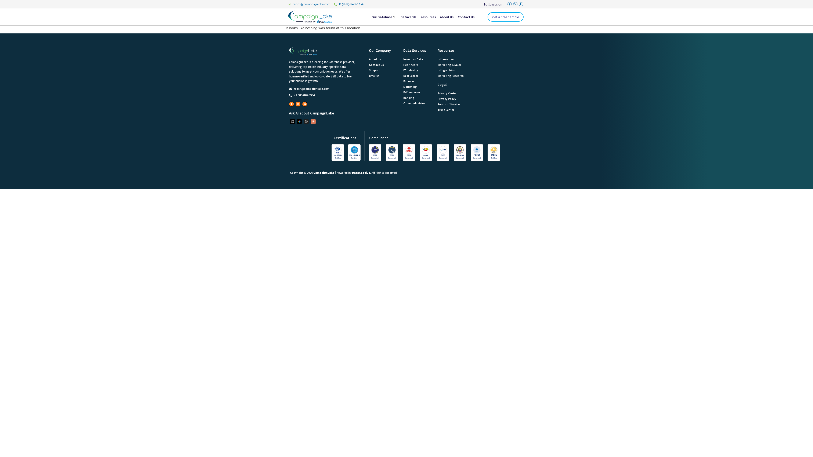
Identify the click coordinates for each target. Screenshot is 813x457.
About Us (447, 17)
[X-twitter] (515, 4)
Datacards (408, 17)
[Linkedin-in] (521, 4)
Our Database (382, 17)
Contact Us (466, 17)
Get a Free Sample (505, 17)
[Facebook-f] (509, 4)
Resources (428, 17)
